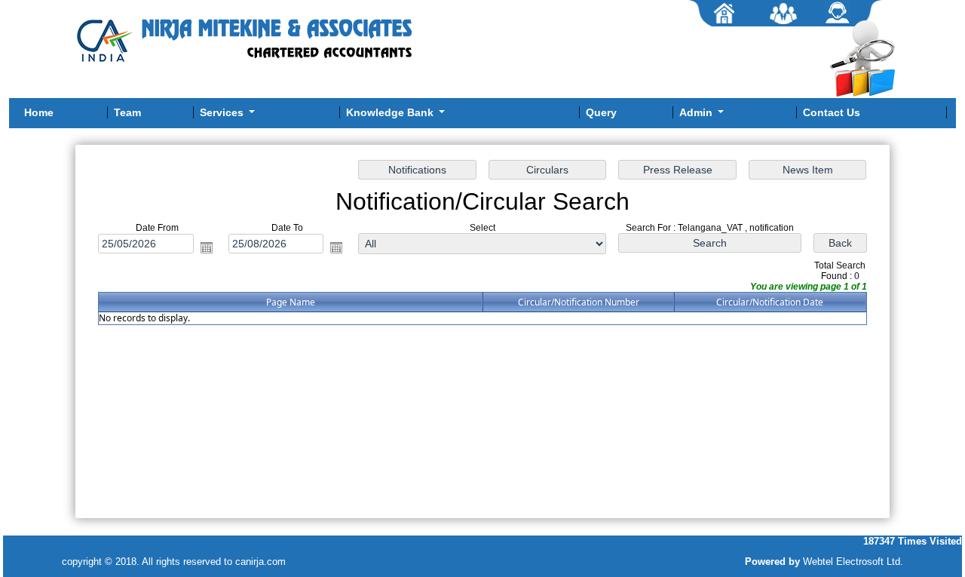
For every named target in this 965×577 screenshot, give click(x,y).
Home (39, 112)
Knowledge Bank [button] (391, 112)
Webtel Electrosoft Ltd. (853, 561)
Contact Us (831, 112)
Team (127, 112)
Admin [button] (697, 112)
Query (601, 112)
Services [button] (223, 112)
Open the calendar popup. (206, 247)
